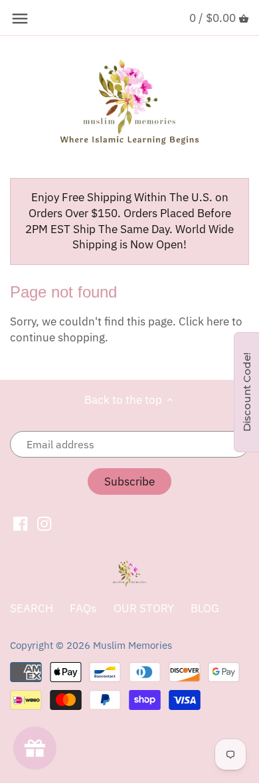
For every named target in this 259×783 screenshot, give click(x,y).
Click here (204, 321)
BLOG (205, 608)
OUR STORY (144, 608)
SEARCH (31, 608)
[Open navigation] (20, 19)
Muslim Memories (132, 645)
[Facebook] (20, 523)
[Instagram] (44, 523)
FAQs (83, 608)
